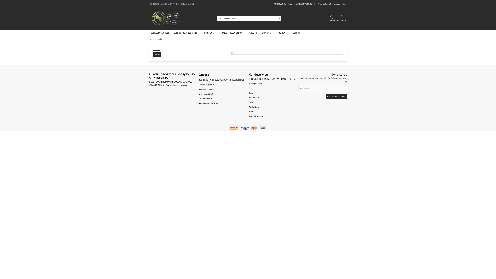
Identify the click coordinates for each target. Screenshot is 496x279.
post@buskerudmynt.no (208, 103)
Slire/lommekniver (160, 33)
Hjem (344, 4)
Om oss (337, 4)
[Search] (278, 18)
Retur (251, 93)
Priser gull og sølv (324, 4)
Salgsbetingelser (256, 116)
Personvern (254, 97)
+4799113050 (207, 99)
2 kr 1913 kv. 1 (158, 39)
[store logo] (166, 18)
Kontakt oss (254, 107)
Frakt (251, 88)
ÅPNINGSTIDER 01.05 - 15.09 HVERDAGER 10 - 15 (294, 4)
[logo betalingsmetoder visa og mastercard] (248, 128)
